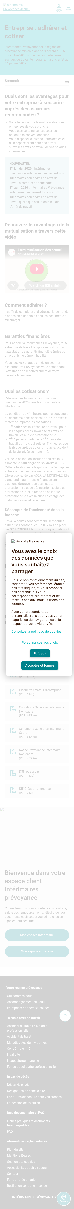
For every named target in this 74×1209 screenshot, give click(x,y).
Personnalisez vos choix (40, 642)
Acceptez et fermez (39, 665)
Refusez (40, 653)
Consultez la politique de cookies (36, 631)
